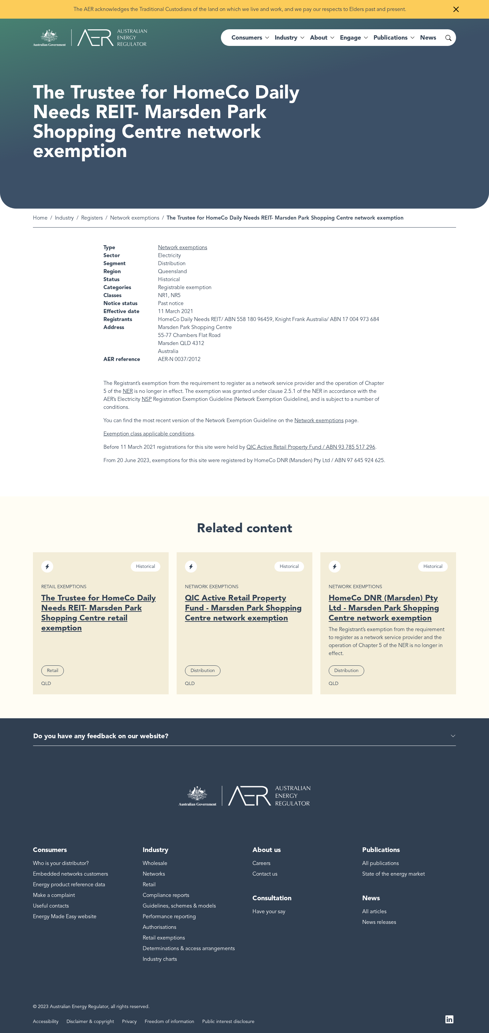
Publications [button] (391, 37)
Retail (149, 884)
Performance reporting (169, 916)
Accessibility (46, 1021)
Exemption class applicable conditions (148, 433)
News (428, 37)
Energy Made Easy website (64, 916)
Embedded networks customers (70, 874)
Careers (261, 863)
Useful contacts (51, 906)
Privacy (129, 1021)
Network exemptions (134, 218)
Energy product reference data (69, 884)
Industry (64, 218)
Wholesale (155, 863)
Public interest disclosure (228, 1021)
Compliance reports (166, 895)
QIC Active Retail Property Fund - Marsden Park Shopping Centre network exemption (243, 607)
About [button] (318, 37)
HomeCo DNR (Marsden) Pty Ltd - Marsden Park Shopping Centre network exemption (384, 607)
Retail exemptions (164, 938)
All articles (374, 911)
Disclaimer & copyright (90, 1021)
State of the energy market (393, 874)
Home (40, 218)
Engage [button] (350, 37)
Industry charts (160, 959)
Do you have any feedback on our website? (100, 736)
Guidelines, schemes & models (179, 906)
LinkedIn (449, 1019)
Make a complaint (54, 895)
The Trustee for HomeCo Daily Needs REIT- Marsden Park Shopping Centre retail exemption (98, 612)
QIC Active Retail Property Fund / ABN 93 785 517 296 (310, 447)
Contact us (264, 874)
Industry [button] (286, 37)
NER (128, 391)
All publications (380, 863)
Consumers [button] (247, 37)
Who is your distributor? (61, 863)
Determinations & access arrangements (189, 948)
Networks (154, 874)
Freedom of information (169, 1021)
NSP (147, 399)
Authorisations (159, 927)
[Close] (456, 9)
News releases (379, 922)
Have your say (268, 911)
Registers (92, 218)
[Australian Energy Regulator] (90, 37)
